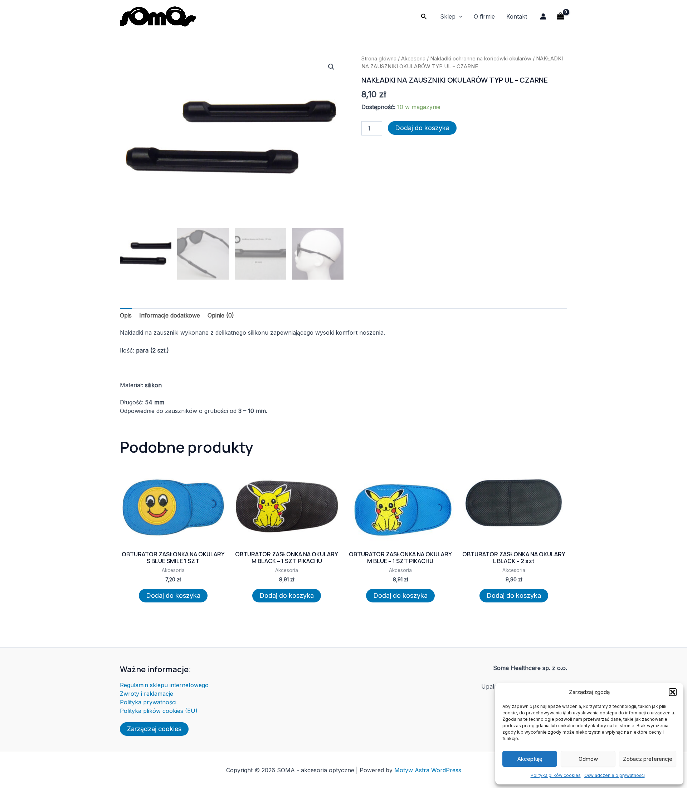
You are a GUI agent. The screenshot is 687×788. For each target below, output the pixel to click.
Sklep (447, 16)
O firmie (484, 16)
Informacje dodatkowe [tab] (169, 315)
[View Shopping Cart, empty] (560, 16)
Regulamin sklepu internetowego (164, 685)
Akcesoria (413, 58)
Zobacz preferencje (647, 758)
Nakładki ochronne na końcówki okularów (480, 58)
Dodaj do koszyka (422, 128)
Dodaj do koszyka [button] (173, 595)
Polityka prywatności (148, 702)
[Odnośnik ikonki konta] (543, 16)
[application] (459, 16)
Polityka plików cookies (556, 775)
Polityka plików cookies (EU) (159, 710)
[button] (672, 692)
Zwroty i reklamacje (146, 693)
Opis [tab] (126, 315)
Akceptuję (529, 758)
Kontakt (516, 16)
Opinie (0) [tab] (221, 315)
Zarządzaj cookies (154, 729)
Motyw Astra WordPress (427, 770)
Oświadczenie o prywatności (614, 775)
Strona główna (378, 58)
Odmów (588, 758)
